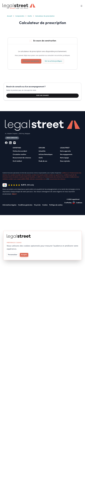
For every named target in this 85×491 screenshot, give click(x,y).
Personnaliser (12, 255)
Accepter (24, 255)
